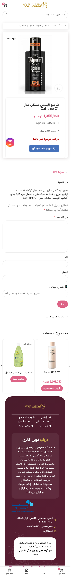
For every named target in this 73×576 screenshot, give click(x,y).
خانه (63, 26)
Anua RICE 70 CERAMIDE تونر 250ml (52, 374)
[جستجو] (6, 14)
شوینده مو (35, 26)
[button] (52, 388)
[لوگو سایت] (35, 5)
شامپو (22, 26)
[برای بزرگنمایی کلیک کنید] (58, 88)
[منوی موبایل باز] (66, 5)
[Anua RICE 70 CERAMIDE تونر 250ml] (52, 355)
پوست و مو (51, 26)
